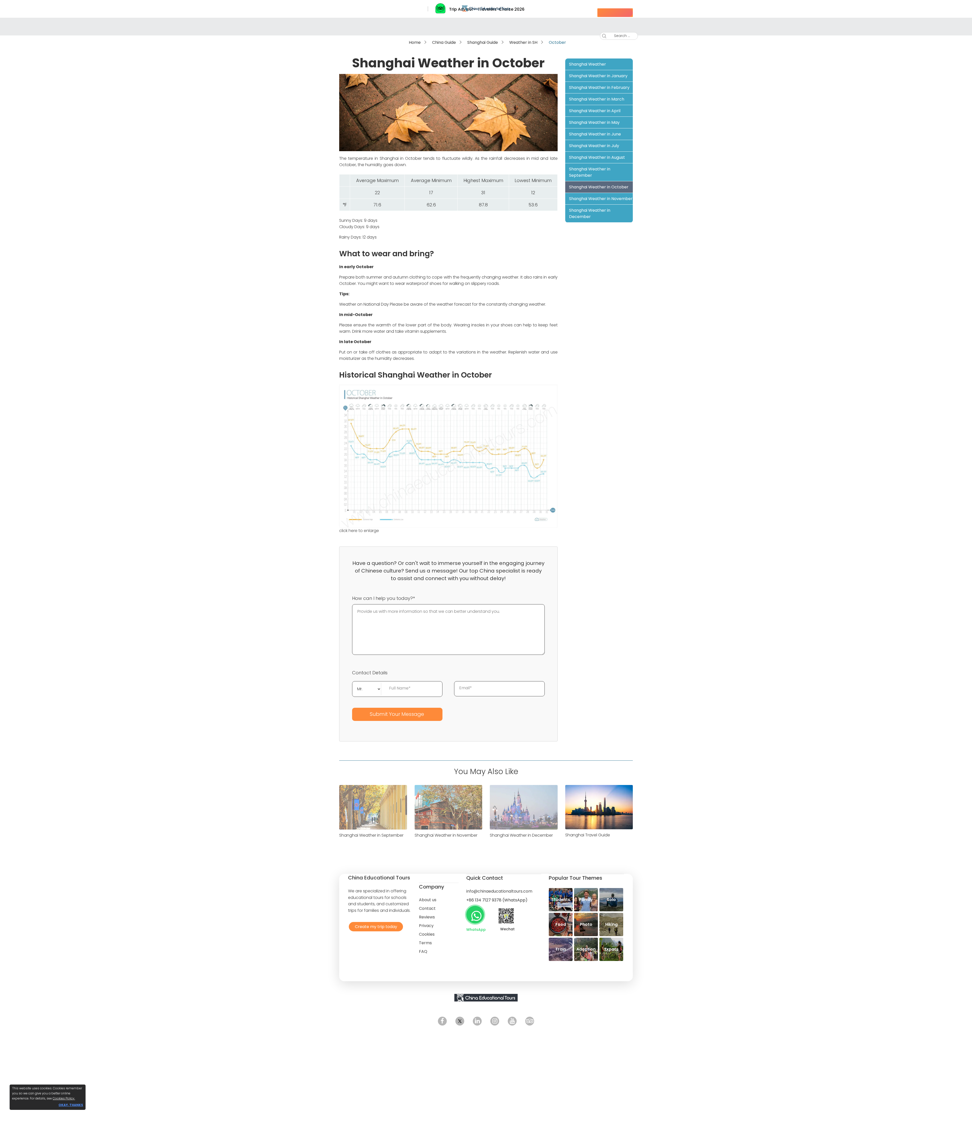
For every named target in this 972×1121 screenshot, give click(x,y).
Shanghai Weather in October (599, 187)
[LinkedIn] (477, 1021)
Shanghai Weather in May (594, 122)
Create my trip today (375, 926)
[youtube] (512, 1021)
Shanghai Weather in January (598, 76)
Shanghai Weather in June (595, 134)
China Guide (444, 42)
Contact (427, 908)
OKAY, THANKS (70, 1105)
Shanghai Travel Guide (587, 835)
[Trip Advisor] (529, 1021)
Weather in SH (523, 42)
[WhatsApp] (475, 914)
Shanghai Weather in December (589, 213)
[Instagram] (494, 1021)
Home (415, 42)
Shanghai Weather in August (597, 157)
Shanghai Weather (587, 64)
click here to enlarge (359, 530)
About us (427, 900)
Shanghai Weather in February (599, 87)
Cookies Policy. (64, 1098)
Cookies (427, 934)
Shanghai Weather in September (589, 172)
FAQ (423, 951)
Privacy (426, 926)
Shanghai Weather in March (596, 99)
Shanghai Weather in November (601, 199)
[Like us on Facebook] (442, 1021)
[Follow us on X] (459, 1021)
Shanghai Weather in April (594, 111)
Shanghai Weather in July (594, 146)
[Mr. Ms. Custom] (366, 688)
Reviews (427, 917)
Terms (425, 943)
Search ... (618, 35)
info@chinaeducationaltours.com (499, 891)
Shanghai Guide (482, 42)
